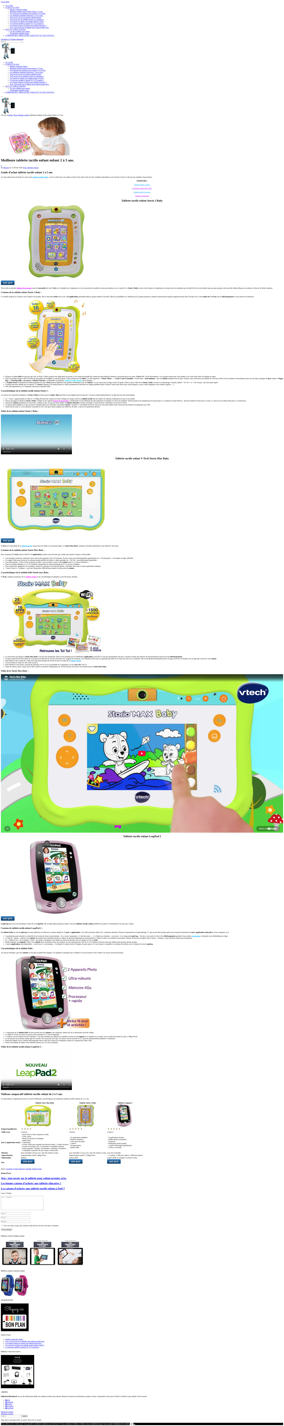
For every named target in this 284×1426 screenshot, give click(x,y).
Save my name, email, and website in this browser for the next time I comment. (31, 1226)
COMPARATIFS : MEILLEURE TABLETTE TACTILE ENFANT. (29, 35)
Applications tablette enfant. (19, 33)
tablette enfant (31, 577)
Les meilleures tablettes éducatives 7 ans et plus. (26, 16)
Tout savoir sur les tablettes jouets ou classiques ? (27, 19)
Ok (132, 1424)
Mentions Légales (7, 1412)
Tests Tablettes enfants (30, 168)
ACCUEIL (9, 6)
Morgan (6, 168)
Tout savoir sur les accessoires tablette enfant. (25, 18)
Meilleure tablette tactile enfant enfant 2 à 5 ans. (26, 12)
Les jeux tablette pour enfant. (20, 31)
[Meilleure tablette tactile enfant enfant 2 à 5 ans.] (40, 155)
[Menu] (2, 96)
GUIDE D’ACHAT (12, 8)
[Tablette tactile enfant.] (9, 59)
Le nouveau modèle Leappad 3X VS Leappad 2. (27, 23)
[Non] (134, 1424)
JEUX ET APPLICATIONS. (15, 29)
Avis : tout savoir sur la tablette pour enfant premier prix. (29, 27)
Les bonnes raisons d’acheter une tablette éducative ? (28, 25)
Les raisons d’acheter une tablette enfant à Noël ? (27, 21)
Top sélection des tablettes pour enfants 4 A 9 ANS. (28, 14)
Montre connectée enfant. (19, 10)
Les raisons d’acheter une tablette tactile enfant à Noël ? (33, 1188)
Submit (24, 1416)
